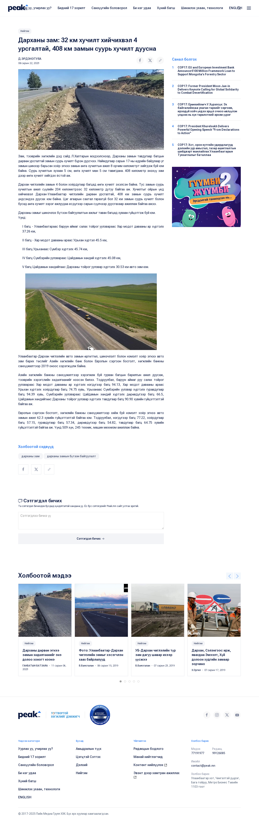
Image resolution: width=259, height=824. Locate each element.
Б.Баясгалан (86, 665)
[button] (249, 8)
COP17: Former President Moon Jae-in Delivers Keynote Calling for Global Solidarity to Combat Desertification (208, 89)
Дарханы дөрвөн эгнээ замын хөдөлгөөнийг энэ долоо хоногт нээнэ (42, 654)
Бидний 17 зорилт (71, 8)
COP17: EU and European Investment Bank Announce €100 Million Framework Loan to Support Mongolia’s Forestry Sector (206, 71)
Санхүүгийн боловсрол (109, 8)
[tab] (121, 681)
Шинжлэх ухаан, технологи (202, 8)
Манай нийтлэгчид (148, 757)
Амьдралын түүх (88, 749)
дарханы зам (30, 456)
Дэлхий (81, 765)
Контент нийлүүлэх (149, 765)
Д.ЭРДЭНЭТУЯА (29, 58)
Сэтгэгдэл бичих (89, 538)
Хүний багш (166, 8)
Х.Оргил (196, 670)
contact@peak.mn (203, 765)
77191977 (197, 753)
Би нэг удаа (142, 8)
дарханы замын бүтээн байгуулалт (71, 456)
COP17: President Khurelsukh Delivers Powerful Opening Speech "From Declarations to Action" (208, 130)
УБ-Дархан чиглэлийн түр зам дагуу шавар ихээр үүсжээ (155, 654)
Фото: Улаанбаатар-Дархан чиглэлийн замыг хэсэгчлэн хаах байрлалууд (101, 654)
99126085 (218, 753)
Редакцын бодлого (148, 749)
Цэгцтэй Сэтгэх (88, 757)
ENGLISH (235, 8)
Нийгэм (24, 31)
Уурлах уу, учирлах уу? (34, 8)
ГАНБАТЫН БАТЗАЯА (35, 665)
